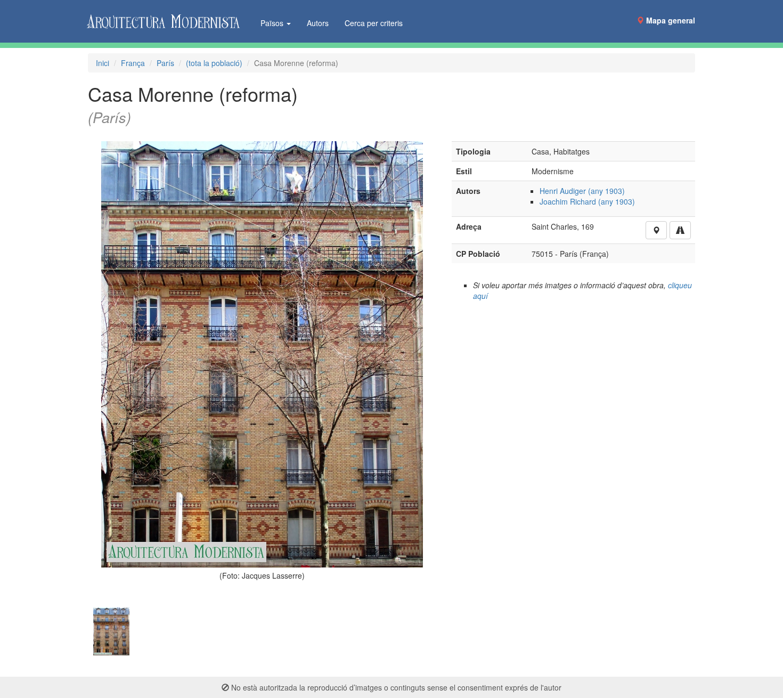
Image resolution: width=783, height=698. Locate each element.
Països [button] (273, 23)
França (133, 63)
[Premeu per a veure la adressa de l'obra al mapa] (656, 230)
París (165, 63)
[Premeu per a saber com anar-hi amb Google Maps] (680, 230)
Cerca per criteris (374, 23)
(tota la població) (214, 63)
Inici (102, 63)
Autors (318, 23)
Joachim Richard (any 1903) (587, 201)
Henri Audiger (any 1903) (582, 190)
